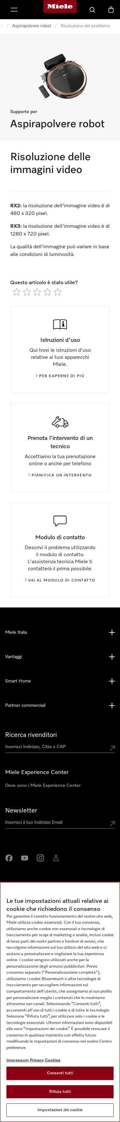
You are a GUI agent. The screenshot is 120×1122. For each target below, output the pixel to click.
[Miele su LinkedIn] (56, 858)
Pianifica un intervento (62, 475)
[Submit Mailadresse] (112, 823)
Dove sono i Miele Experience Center (43, 785)
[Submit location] (112, 748)
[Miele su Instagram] (40, 858)
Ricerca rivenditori (31, 735)
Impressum (17, 1060)
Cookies (52, 1060)
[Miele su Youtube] (24, 858)
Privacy (37, 1060)
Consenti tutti (60, 1073)
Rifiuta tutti (60, 1092)
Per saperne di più (62, 376)
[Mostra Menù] (14, 9)
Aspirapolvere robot (31, 26)
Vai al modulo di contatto (62, 580)
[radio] (16, 292)
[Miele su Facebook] (9, 858)
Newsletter (21, 810)
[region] (60, 1002)
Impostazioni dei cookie (60, 1110)
